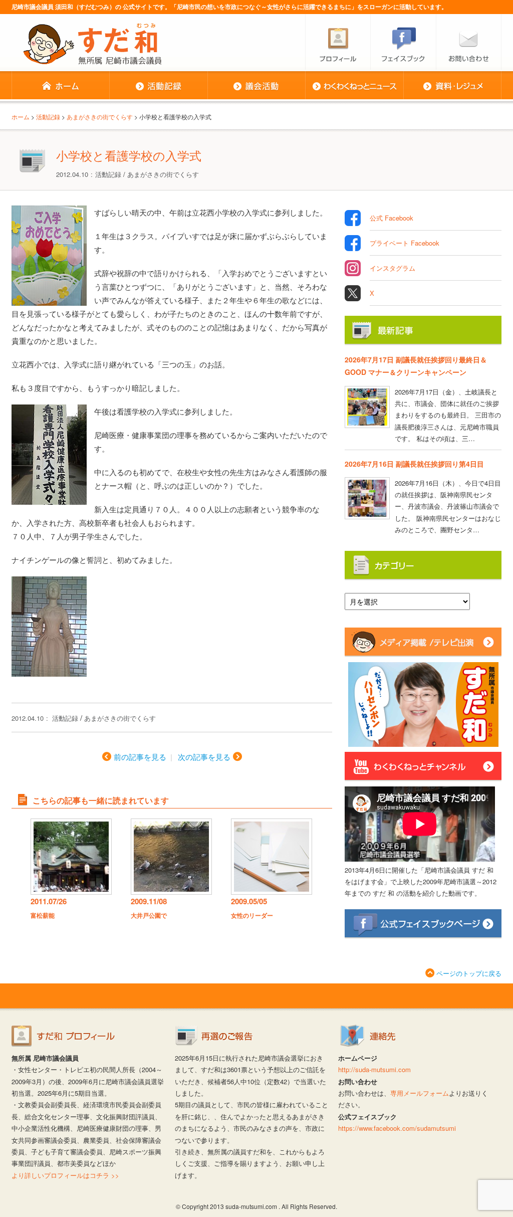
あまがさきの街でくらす (163, 174)
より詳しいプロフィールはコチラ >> (65, 1175)
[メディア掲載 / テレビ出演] (423, 652)
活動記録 (158, 86)
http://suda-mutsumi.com (374, 1069)
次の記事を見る (204, 756)
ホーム (60, 86)
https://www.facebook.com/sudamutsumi (397, 1128)
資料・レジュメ (452, 86)
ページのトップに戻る (468, 973)
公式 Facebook (391, 218)
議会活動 (256, 86)
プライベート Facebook (404, 243)
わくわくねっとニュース (354, 86)
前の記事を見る (140, 756)
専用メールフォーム (419, 1093)
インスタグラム (392, 268)
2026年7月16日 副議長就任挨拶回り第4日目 (414, 464)
